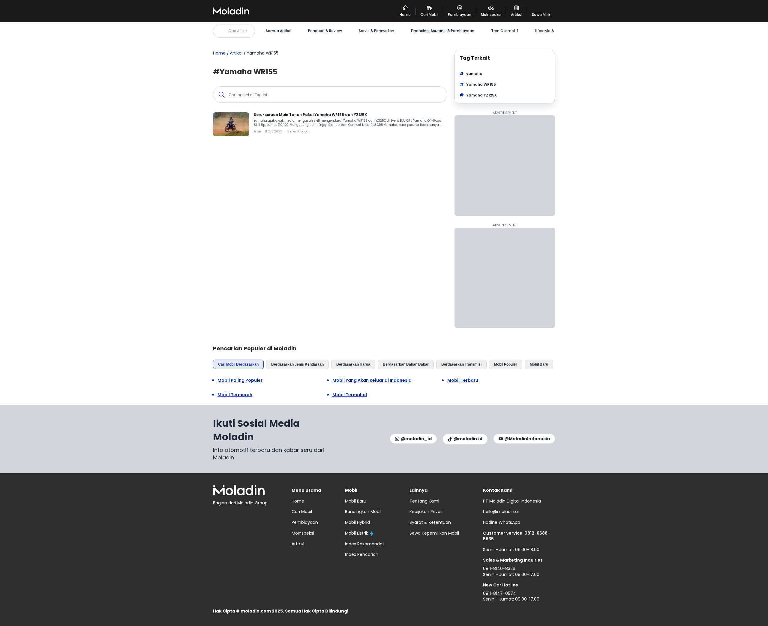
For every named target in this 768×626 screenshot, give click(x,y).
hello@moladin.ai (501, 512)
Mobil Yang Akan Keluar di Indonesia (372, 380)
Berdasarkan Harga (353, 364)
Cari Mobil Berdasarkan (238, 364)
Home (219, 53)
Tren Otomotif (504, 30)
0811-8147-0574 (499, 593)
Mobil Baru (539, 364)
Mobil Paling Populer (240, 380)
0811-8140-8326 (499, 568)
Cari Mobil (302, 512)
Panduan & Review (325, 30)
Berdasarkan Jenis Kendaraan (297, 364)
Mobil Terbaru (462, 380)
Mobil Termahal (349, 395)
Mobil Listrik (356, 533)
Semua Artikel (278, 30)
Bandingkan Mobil (363, 512)
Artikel (236, 53)
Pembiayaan (305, 522)
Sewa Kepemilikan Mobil (434, 533)
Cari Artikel (238, 30)
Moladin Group (252, 503)
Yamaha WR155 (481, 84)
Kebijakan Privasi (426, 512)
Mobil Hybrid (357, 522)
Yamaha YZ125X (481, 95)
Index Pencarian (361, 554)
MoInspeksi (303, 533)
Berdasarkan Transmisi (461, 364)
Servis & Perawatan (376, 30)
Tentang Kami (424, 501)
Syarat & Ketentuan (430, 522)
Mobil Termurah (235, 395)
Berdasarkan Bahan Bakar (406, 364)
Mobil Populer (505, 364)
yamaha (474, 73)
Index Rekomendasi (365, 544)
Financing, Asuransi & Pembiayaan (442, 30)
